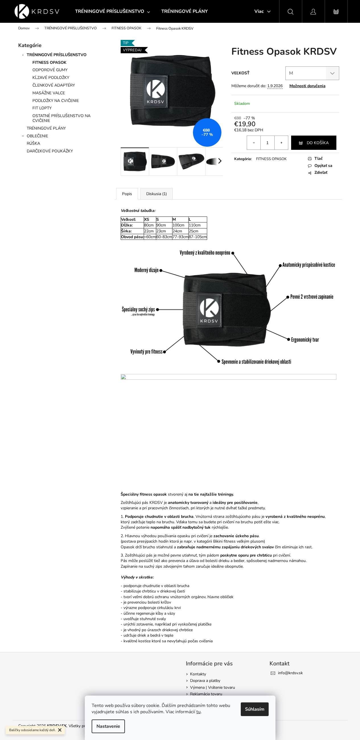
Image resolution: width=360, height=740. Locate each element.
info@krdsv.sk (290, 673)
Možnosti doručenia (307, 86)
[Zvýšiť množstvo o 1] (281, 143)
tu (198, 712)
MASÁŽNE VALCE (48, 93)
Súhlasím (254, 709)
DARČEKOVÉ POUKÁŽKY (50, 151)
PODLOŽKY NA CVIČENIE (55, 100)
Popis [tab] (127, 194)
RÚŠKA (33, 143)
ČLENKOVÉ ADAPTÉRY (53, 85)
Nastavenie (108, 726)
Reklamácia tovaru (206, 694)
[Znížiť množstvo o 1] (254, 143)
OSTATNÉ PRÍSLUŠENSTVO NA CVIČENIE (61, 118)
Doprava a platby (205, 680)
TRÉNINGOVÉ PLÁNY (46, 128)
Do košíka (318, 143)
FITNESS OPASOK (49, 62)
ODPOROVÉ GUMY (49, 70)
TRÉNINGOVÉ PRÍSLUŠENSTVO (57, 55)
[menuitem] (112, 11)
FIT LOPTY (42, 108)
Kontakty (198, 674)
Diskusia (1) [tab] (156, 194)
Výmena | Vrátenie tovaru (212, 687)
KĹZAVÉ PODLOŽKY (50, 77)
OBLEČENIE (37, 136)
